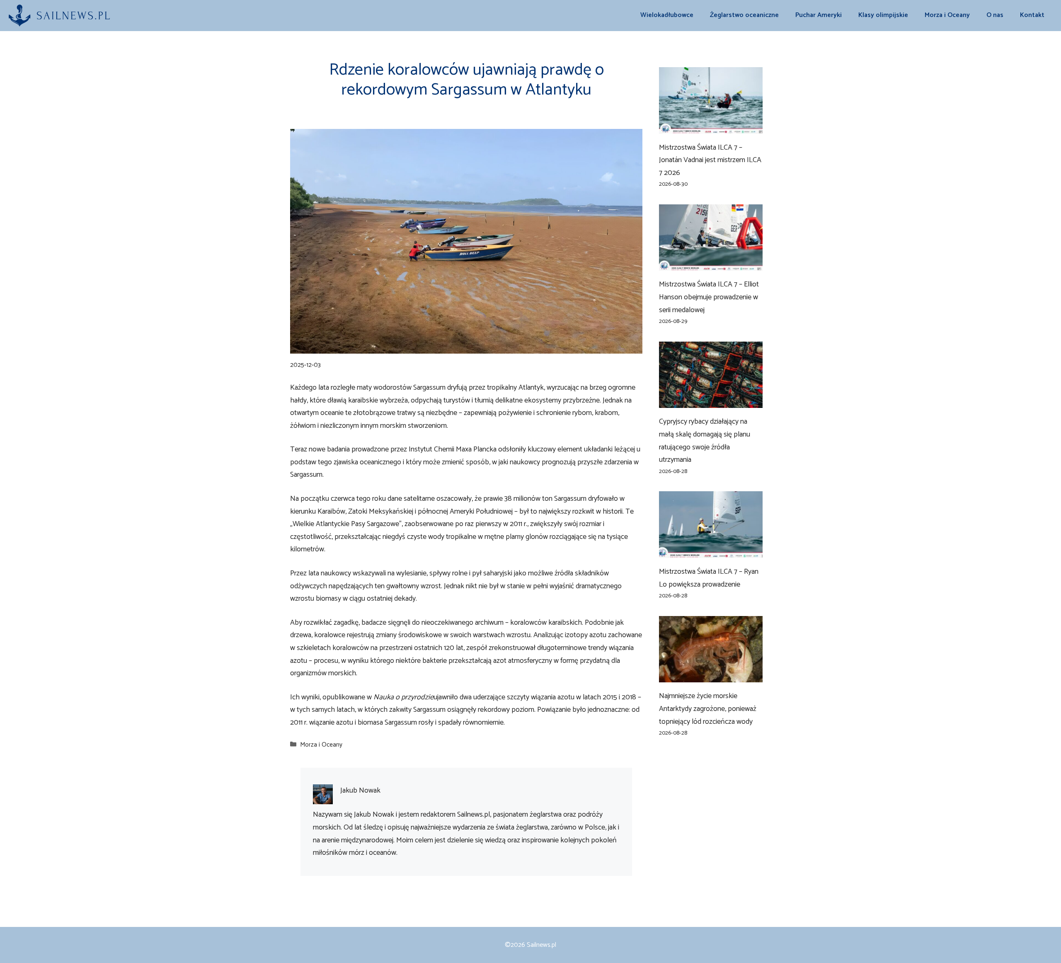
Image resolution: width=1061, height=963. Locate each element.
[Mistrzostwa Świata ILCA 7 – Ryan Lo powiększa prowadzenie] (711, 551)
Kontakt (1032, 15)
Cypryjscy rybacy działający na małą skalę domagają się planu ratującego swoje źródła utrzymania (704, 440)
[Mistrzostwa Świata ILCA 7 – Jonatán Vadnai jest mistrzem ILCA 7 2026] (711, 127)
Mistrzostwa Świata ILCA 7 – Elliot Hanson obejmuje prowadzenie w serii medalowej (709, 297)
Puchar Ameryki (818, 15)
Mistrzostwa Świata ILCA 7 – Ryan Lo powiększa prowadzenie (708, 578)
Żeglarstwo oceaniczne (744, 15)
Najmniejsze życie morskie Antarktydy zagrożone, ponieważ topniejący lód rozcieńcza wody (707, 709)
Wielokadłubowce (666, 15)
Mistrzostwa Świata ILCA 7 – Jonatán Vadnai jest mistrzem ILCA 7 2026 (710, 160)
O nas (994, 15)
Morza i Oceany (947, 15)
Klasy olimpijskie (883, 15)
